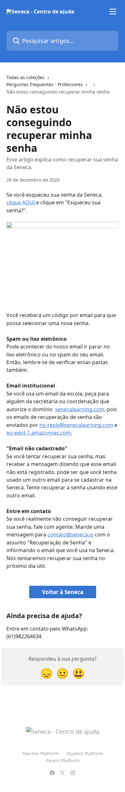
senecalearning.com (79, 409)
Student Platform (84, 753)
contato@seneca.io (70, 534)
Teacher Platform (40, 753)
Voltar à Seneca (62, 592)
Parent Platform (62, 760)
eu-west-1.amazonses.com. (39, 432)
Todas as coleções (25, 77)
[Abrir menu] (113, 11)
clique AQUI (21, 202)
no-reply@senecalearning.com (76, 425)
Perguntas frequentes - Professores (44, 84)
